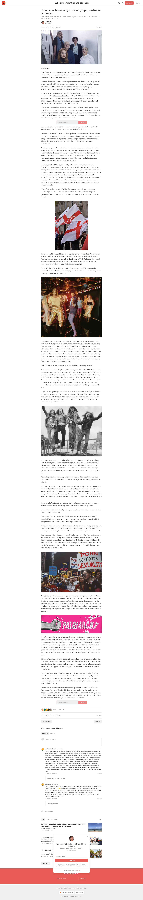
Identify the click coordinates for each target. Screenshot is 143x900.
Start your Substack (67, 892)
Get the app (79, 892)
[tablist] (48, 733)
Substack (63, 896)
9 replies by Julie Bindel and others (56, 778)
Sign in (138, 3)
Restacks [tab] (52, 733)
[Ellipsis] (100, 749)
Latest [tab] (47, 819)
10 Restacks (61, 710)
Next (96, 721)
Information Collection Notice (71, 866)
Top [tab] (43, 819)
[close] (87, 836)
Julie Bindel (48, 21)
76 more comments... (47, 811)
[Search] (119, 3)
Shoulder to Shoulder (60, 96)
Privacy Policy (84, 866)
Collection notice (82, 888)
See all (45, 863)
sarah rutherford (49, 749)
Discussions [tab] (54, 819)
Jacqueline (48, 784)
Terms (74, 888)
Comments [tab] (45, 733)
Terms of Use (79, 864)
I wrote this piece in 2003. (48, 828)
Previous (47, 721)
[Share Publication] (122, 3)
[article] (71, 828)
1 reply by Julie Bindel (52, 803)
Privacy (70, 888)
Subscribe (129, 3)
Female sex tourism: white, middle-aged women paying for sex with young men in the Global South (63, 825)
